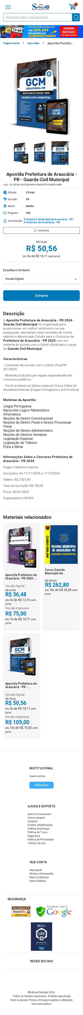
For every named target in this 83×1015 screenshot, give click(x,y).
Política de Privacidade (41, 839)
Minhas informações (42, 873)
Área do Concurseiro (39, 814)
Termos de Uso (37, 843)
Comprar (41, 296)
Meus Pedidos (38, 881)
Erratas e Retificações (40, 825)
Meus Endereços (39, 877)
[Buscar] (76, 17)
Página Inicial (11, 43)
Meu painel (36, 870)
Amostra (44, 230)
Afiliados (41, 785)
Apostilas (33, 43)
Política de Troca (37, 832)
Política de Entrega (38, 828)
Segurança (34, 836)
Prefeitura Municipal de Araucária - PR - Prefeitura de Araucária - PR (49, 221)
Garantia (33, 821)
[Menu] (8, 7)
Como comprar (36, 818)
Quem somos (37, 776)
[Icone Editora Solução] (40, 7)
